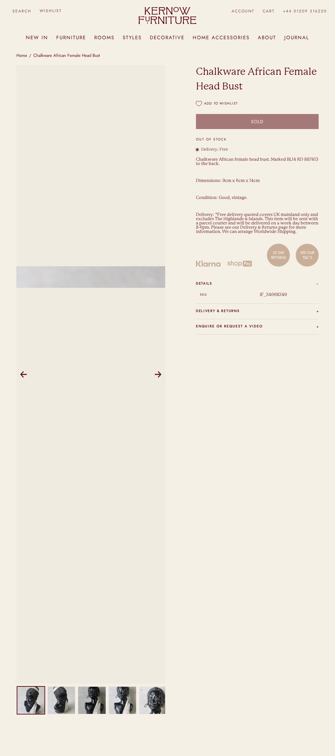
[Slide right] (158, 374)
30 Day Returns (278, 255)
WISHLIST (51, 11)
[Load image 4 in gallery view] (122, 700)
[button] (21, 11)
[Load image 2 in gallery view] (61, 700)
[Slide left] (23, 374)
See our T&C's (307, 255)
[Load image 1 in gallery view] (31, 700)
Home (21, 55)
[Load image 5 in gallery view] (153, 700)
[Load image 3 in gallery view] (92, 700)
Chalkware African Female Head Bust (66, 55)
